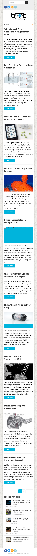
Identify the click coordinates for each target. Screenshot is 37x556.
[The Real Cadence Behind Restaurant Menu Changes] (8, 539)
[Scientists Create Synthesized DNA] (18, 371)
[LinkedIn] (15, 7)
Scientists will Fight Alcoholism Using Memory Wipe (16, 32)
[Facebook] (5, 7)
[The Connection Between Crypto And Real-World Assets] (8, 519)
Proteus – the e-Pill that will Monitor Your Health (17, 118)
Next (29, 491)
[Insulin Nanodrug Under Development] (18, 421)
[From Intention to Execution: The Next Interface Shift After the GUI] (8, 502)
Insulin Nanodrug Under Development (15, 407)
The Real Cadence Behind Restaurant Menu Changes (21, 538)
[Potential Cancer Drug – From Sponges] (18, 183)
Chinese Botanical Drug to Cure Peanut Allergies (16, 275)
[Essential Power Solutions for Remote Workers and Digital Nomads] (8, 529)
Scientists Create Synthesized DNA (12, 357)
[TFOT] (18, 15)
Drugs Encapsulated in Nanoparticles (15, 221)
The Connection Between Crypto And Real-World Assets (20, 520)
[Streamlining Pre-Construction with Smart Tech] (8, 512)
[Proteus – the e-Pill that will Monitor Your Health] (18, 132)
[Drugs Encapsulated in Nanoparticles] (18, 235)
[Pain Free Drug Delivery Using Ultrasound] (18, 80)
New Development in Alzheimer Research (14, 458)
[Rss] (12, 7)
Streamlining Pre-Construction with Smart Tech (22, 511)
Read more (9, 57)
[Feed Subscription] (32, 24)
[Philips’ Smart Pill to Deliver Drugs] (18, 320)
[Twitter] (8, 7)
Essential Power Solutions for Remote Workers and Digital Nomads (22, 529)
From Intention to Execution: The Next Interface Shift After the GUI (22, 502)
